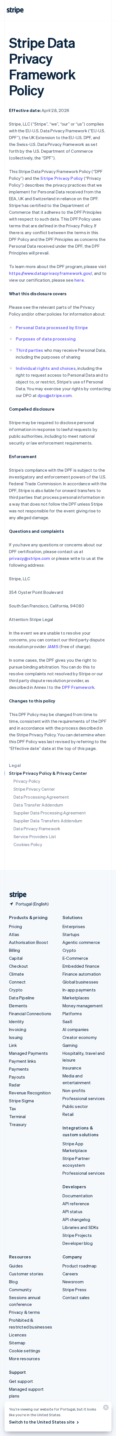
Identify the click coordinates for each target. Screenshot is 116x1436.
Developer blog (78, 1243)
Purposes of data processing (46, 339)
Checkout (18, 966)
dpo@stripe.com (54, 395)
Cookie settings (24, 1350)
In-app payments (79, 990)
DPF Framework (77, 687)
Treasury (18, 1124)
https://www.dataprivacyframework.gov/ (50, 273)
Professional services (84, 1098)
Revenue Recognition (30, 1093)
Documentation (78, 1195)
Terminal (17, 1116)
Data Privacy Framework (37, 828)
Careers (70, 1274)
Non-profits (74, 1090)
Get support (21, 1381)
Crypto (16, 990)
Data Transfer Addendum (38, 805)
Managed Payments (28, 1053)
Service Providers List (35, 836)
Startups (71, 934)
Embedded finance (81, 966)
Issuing (16, 1037)
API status (72, 1211)
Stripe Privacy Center (34, 789)
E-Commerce (75, 958)
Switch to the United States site (42, 1422)
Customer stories (26, 1274)
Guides (16, 1266)
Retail (68, 1114)
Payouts (17, 1077)
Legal (15, 765)
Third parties (29, 350)
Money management (83, 1005)
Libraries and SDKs (81, 1227)
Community (20, 1289)
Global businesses (80, 982)
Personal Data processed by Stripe (52, 327)
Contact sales (76, 1297)
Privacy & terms (24, 1312)
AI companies (76, 1029)
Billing (14, 950)
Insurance (72, 1068)
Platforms (72, 1013)
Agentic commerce (81, 942)
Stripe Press (74, 1289)
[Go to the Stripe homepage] (16, 894)
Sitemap (17, 1343)
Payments (19, 1069)
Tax (12, 1108)
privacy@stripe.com (29, 558)
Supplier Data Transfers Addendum (48, 820)
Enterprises (74, 926)
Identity (16, 1021)
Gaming (70, 1045)
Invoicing (17, 1029)
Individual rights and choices (46, 368)
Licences (18, 1335)
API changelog (76, 1219)
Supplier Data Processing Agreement (50, 813)
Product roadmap (80, 1266)
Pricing (15, 926)
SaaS (67, 1021)
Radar (14, 1085)
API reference (76, 1203)
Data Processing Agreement (41, 797)
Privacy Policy (27, 781)
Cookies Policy (28, 844)
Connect (17, 982)
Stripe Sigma (21, 1100)
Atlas (14, 934)
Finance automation (82, 974)
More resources (24, 1358)
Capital (16, 958)
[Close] (105, 1409)
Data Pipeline (22, 998)
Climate (16, 974)
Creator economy (80, 1037)
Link (13, 1045)
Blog (13, 1281)
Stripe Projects (77, 1235)
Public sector (75, 1106)
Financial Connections (30, 1013)
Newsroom (73, 1281)
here (79, 280)
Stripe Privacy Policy (61, 178)
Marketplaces (76, 998)
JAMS (53, 646)
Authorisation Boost (28, 942)
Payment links (22, 1061)
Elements (18, 1005)
